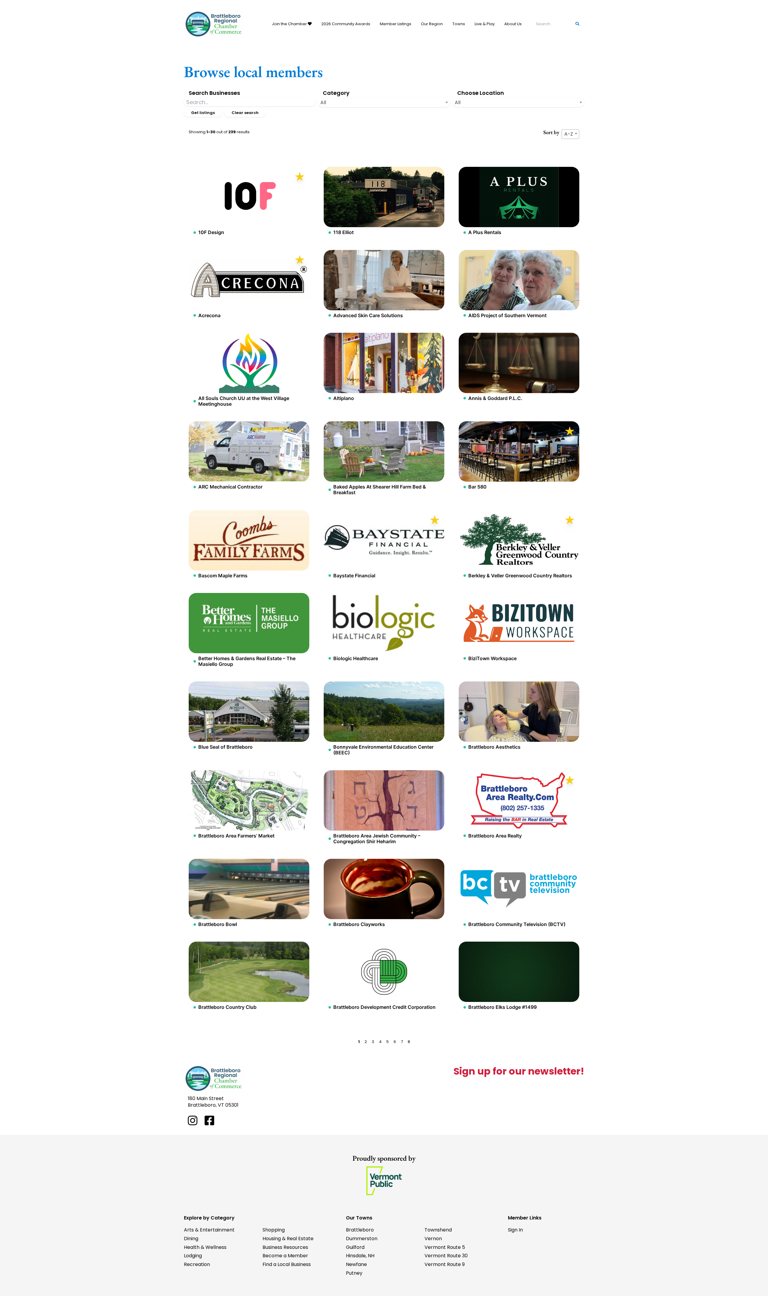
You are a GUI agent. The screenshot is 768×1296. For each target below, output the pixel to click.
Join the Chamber (290, 24)
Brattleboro (360, 1229)
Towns (458, 24)
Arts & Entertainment (209, 1229)
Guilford (355, 1247)
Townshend (438, 1229)
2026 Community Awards (345, 24)
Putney (354, 1273)
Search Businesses (214, 93)
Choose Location (480, 93)
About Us (513, 24)
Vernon (433, 1238)
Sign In (515, 1229)
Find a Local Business (286, 1264)
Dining (191, 1238)
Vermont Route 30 (446, 1255)
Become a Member (285, 1255)
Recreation (197, 1264)
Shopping (273, 1229)
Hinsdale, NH (360, 1255)
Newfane (356, 1264)
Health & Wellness (205, 1247)
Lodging (193, 1255)
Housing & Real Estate (288, 1238)
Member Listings (395, 24)
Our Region (432, 24)
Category (336, 93)
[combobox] (384, 102)
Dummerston (361, 1238)
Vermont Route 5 (444, 1247)
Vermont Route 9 (444, 1264)
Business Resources (285, 1247)
